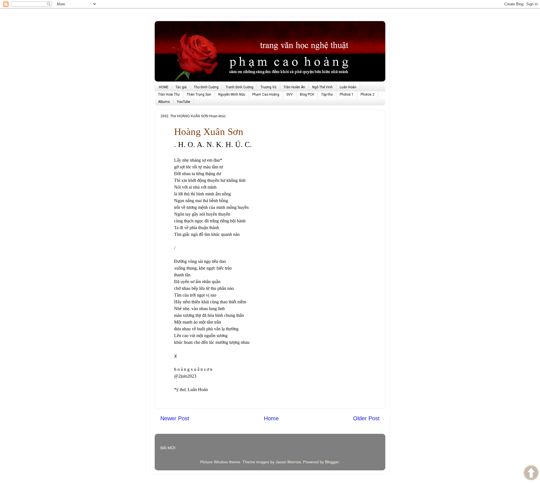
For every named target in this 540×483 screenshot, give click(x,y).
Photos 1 (347, 94)
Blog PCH (307, 94)
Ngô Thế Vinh (322, 87)
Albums (164, 102)
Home (271, 418)
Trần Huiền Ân (294, 87)
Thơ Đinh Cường (206, 87)
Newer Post (174, 418)
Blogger (332, 462)
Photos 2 (367, 94)
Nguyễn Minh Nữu (231, 94)
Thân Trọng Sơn (199, 94)
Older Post (366, 418)
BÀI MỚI (168, 448)
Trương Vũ (268, 87)
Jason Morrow (288, 462)
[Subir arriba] (531, 473)
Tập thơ (327, 94)
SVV (289, 94)
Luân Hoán (348, 87)
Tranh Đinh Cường (239, 87)
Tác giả (181, 87)
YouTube (183, 102)
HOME (163, 87)
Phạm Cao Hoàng (265, 94)
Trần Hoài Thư (169, 94)
